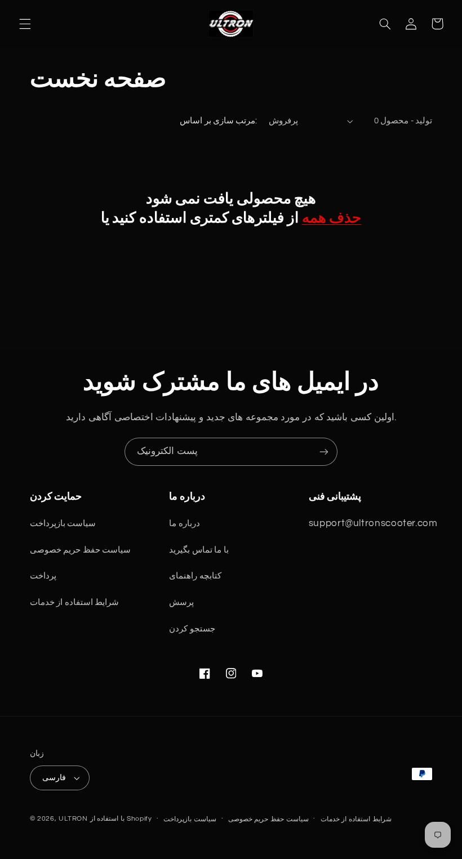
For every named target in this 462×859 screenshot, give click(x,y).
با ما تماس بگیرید (199, 550)
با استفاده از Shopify (121, 819)
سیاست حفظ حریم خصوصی (80, 550)
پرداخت (43, 576)
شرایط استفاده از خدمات (74, 602)
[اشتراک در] (324, 451)
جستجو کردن (192, 629)
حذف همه (332, 218)
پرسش (181, 602)
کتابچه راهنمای (195, 576)
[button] (25, 24)
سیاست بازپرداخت (63, 523)
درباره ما (184, 523)
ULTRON (73, 819)
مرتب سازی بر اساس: (218, 121)
